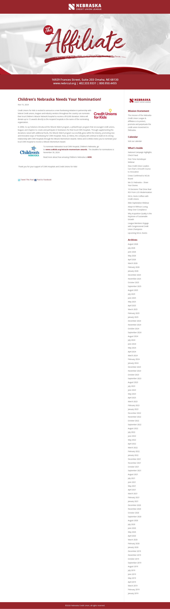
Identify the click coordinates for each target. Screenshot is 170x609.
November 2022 (134, 417)
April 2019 (132, 582)
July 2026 (131, 248)
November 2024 (134, 325)
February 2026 (134, 267)
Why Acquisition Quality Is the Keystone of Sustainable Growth (140, 216)
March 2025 (133, 309)
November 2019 (134, 555)
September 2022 (134, 424)
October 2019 (133, 559)
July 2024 (131, 340)
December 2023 (134, 367)
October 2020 (133, 513)
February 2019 (134, 589)
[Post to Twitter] (19, 179)
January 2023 (133, 409)
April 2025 (132, 305)
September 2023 (134, 378)
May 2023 (132, 394)
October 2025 (133, 282)
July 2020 (131, 524)
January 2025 (133, 317)
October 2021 (133, 467)
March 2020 (133, 539)
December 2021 (134, 459)
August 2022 (133, 428)
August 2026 (133, 244)
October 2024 (133, 328)
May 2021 (132, 486)
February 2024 (134, 359)
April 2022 (132, 444)
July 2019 (131, 570)
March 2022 (133, 447)
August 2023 (133, 382)
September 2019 (134, 563)
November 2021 (134, 463)
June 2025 (132, 298)
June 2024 (132, 344)
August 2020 (133, 520)
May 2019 (132, 578)
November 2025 (134, 279)
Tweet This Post (27, 179)
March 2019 (133, 585)
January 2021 (133, 501)
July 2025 (131, 294)
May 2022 (132, 440)
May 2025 (132, 301)
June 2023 (132, 390)
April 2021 (132, 489)
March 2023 (133, 401)
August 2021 (133, 474)
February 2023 (134, 405)
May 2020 (132, 532)
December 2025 (134, 275)
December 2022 (134, 413)
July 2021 (131, 478)
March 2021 (133, 493)
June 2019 (132, 574)
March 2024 (133, 355)
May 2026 (132, 255)
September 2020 (134, 516)
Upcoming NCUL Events (137, 233)
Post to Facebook (44, 179)
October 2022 (133, 420)
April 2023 (132, 397)
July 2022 (131, 432)
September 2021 (134, 470)
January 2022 (133, 455)
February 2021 (134, 497)
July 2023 (131, 386)
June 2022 (132, 436)
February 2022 (134, 451)
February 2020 (134, 543)
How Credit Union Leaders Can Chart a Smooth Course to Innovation (139, 169)
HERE (89, 157)
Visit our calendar (135, 141)
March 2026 (133, 263)
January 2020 (133, 547)
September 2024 (134, 332)
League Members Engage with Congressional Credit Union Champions (138, 226)
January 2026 (133, 271)
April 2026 (132, 259)
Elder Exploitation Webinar (138, 203)
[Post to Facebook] (35, 179)
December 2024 (134, 321)
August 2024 (133, 336)
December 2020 (134, 505)
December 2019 (134, 551)
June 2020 (132, 528)
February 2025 (134, 313)
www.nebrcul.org (64, 83)
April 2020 (132, 536)
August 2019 (133, 566)
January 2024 (133, 363)
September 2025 (134, 286)
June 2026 (132, 252)
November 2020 (134, 509)
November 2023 (134, 371)
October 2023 (133, 374)
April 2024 (132, 351)
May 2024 (132, 348)
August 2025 (133, 290)
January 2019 (133, 593)
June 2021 (132, 482)
